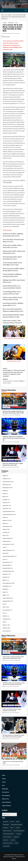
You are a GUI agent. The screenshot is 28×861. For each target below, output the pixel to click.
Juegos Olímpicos (7, 550)
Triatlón (5, 616)
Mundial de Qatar (7, 571)
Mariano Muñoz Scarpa (8, 33)
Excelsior (18, 833)
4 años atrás (17, 33)
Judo (4, 547)
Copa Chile (5, 505)
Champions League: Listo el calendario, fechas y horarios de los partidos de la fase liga (14, 438)
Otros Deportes (6, 407)
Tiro (4, 613)
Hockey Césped (6, 538)
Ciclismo (5, 502)
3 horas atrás (16, 738)
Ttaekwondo (6, 619)
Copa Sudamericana (8, 514)
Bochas (4, 493)
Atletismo (5, 478)
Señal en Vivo (5, 798)
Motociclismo (6, 562)
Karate (4, 553)
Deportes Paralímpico (8, 833)
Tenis (16, 22)
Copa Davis (5, 508)
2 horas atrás (16, 441)
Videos (4, 625)
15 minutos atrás (17, 414)
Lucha (4, 559)
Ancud (12, 821)
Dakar (4, 517)
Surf (4, 604)
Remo (4, 592)
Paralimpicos (6, 586)
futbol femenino (7, 836)
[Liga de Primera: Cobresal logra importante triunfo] (14, 751)
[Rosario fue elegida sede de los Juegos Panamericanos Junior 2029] (14, 453)
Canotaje (5, 499)
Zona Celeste (6, 631)
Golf (9, 405)
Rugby (4, 595)
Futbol (9, 432)
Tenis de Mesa (6, 610)
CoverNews (18, 856)
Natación (5, 577)
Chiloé (11, 827)
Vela (4, 622)
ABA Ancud (5, 821)
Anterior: (14, 372)
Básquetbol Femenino (16, 824)
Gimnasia (5, 532)
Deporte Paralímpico (19, 830)
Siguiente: (13, 381)
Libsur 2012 (16, 836)
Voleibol (5, 628)
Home (3, 775)
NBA (4, 580)
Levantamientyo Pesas (8, 556)
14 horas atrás (16, 764)
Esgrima (5, 523)
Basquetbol (6, 487)
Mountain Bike (6, 565)
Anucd (17, 821)
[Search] (26, 10)
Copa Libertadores (7, 511)
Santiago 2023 (6, 601)
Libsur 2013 (5, 840)
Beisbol (4, 490)
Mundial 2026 (6, 568)
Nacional (5, 574)
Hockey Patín (6, 541)
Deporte (5, 22)
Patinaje (5, 589)
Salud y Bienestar (7, 598)
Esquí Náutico (6, 526)
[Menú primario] (4, 10)
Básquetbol (6, 824)
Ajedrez (5, 475)
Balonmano (6, 484)
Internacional (10, 22)
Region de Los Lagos (8, 843)
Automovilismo (7, 481)
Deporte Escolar (7, 830)
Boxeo (4, 496)
